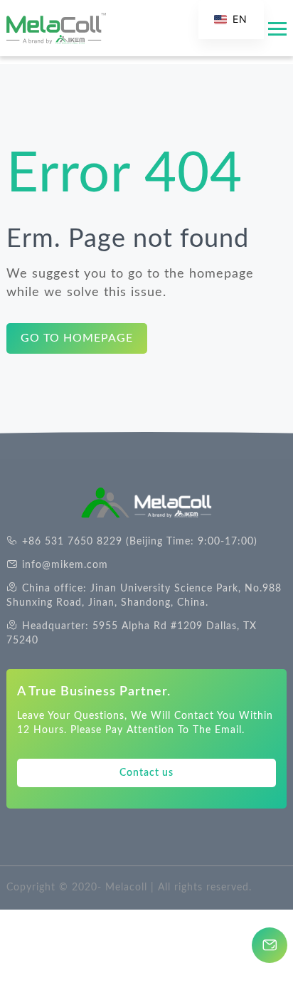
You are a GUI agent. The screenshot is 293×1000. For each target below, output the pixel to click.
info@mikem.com (65, 565)
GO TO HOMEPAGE (77, 338)
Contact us (146, 773)
